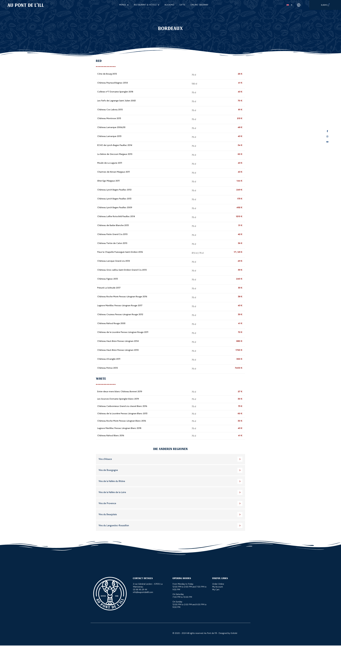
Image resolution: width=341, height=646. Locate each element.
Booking (169, 5)
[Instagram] (327, 137)
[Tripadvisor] (327, 142)
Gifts (182, 5)
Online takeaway (199, 5)
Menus (122, 5)
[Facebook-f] (327, 131)
